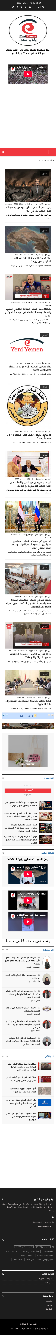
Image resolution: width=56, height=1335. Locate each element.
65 (21, 715)
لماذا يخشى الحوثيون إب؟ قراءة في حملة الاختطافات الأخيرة (30, 368)
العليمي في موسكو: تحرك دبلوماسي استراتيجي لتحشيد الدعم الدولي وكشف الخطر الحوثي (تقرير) (31, 544)
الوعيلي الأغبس (33, 1014)
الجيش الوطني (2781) (45, 1259)
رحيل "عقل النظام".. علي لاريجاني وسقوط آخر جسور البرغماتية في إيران (28, 209)
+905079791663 (44, 1226)
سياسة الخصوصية (30, 1329)
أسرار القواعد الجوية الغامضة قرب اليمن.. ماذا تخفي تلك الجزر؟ (23, 1090)
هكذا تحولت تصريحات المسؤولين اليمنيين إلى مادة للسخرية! (28, 703)
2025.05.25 (28, 596)
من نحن (49, 1305)
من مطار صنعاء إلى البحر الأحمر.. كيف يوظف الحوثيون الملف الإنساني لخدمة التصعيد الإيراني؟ (23, 994)
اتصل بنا (49, 1309)
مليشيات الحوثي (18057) (30, 1251)
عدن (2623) (30, 1259)
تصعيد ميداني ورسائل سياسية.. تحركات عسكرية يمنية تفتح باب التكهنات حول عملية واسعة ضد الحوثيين (28, 603)
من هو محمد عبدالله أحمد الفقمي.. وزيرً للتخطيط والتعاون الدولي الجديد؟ (21, 804)
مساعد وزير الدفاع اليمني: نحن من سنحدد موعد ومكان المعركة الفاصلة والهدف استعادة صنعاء (20, 816)
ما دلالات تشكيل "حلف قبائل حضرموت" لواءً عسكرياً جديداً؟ (29, 436)
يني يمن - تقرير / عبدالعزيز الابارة (38, 204)
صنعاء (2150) (17, 1259)
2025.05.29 (15, 534)
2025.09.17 (15, 302)
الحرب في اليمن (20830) (24, 1246)
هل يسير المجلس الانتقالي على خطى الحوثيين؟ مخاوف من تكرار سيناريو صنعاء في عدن (23, 1024)
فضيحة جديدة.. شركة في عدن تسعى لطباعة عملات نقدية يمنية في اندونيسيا (21, 1117)
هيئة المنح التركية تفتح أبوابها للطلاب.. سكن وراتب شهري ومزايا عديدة (20, 1079)
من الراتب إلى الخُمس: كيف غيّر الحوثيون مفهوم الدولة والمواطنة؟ (30, 656)
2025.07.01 (28, 431)
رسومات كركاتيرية (45, 1279)
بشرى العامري (34, 981)
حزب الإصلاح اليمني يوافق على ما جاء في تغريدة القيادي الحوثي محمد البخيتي (21, 1103)
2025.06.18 (28, 479)
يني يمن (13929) (12, 1251)
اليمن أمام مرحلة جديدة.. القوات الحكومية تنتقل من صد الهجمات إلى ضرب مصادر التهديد (20, 840)
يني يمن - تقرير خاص (43, 596)
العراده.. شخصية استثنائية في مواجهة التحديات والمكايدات (22, 1009)
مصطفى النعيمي (33, 967)
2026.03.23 (18, 204)
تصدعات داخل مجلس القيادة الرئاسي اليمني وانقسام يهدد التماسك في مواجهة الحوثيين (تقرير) (28, 312)
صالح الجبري (35, 1000)
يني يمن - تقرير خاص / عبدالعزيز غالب (36, 302)
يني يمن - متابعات (44, 697)
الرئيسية (48, 160)
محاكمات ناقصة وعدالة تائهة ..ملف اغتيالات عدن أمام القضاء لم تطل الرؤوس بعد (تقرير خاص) (22, 1067)
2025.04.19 (30, 697)
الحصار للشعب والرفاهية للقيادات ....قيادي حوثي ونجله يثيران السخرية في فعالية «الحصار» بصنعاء (21, 828)
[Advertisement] (28, 115)
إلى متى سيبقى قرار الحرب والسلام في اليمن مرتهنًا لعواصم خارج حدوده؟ (30, 484)
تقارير (41, 160)
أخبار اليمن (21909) (42, 1246)
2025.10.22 (28, 254)
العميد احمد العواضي (31, 1044)
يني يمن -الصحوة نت (43, 363)
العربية (38, 7)
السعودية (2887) (27, 1255)
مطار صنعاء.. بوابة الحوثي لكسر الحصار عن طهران (22, 976)
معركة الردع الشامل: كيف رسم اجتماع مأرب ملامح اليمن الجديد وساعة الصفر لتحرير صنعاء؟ (22, 961)
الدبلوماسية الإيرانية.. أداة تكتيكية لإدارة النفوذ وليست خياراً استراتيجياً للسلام (23, 1039)
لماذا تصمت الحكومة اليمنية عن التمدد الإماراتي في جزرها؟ (31, 260)
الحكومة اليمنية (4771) (45, 1255)
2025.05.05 (22, 650)
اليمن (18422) (48, 1251)
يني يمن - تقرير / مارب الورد (40, 650)
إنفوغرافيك (48, 1283)
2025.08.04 (28, 363)
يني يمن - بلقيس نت (43, 254)
